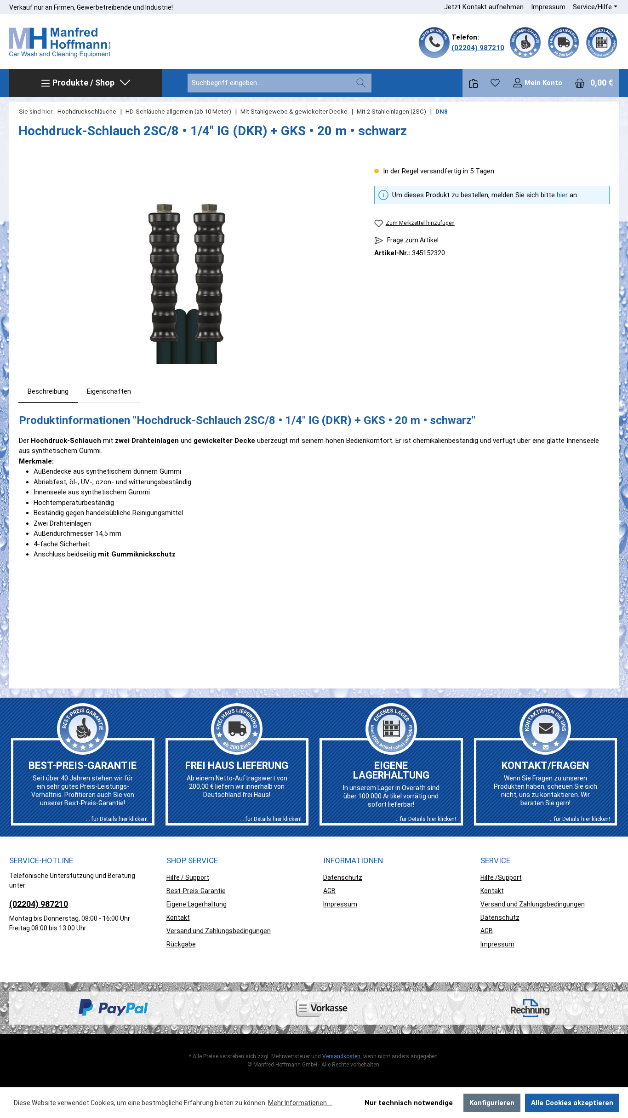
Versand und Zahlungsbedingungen (218, 931)
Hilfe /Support (501, 877)
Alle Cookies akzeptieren (572, 1103)
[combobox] (269, 83)
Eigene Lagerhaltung (196, 904)
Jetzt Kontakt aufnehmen (484, 7)
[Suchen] (360, 83)
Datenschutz (342, 877)
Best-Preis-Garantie (196, 890)
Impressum (548, 7)
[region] (187, 265)
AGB (329, 890)
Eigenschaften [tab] (109, 391)
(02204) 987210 (477, 48)
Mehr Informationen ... (300, 1103)
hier (562, 195)
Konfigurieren (491, 1103)
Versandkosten (341, 1056)
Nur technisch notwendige (409, 1103)
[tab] (48, 391)
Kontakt (178, 917)
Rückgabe (181, 944)
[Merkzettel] (495, 83)
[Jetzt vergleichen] (473, 83)
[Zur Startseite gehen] (59, 43)
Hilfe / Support (187, 877)
